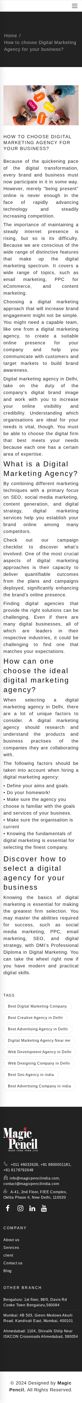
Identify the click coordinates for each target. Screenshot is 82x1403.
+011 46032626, (25, 1165)
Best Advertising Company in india (39, 1086)
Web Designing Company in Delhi (39, 1063)
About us (11, 1240)
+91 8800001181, (56, 1165)
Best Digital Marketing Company (37, 1006)
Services (11, 1248)
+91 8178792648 (18, 1170)
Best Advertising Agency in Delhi (38, 1029)
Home (10, 35)
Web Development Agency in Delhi (40, 1052)
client (8, 1255)
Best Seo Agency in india (31, 1075)
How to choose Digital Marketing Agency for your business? (37, 142)
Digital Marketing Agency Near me (39, 1040)
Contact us (13, 1263)
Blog (7, 1271)
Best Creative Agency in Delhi (35, 1018)
